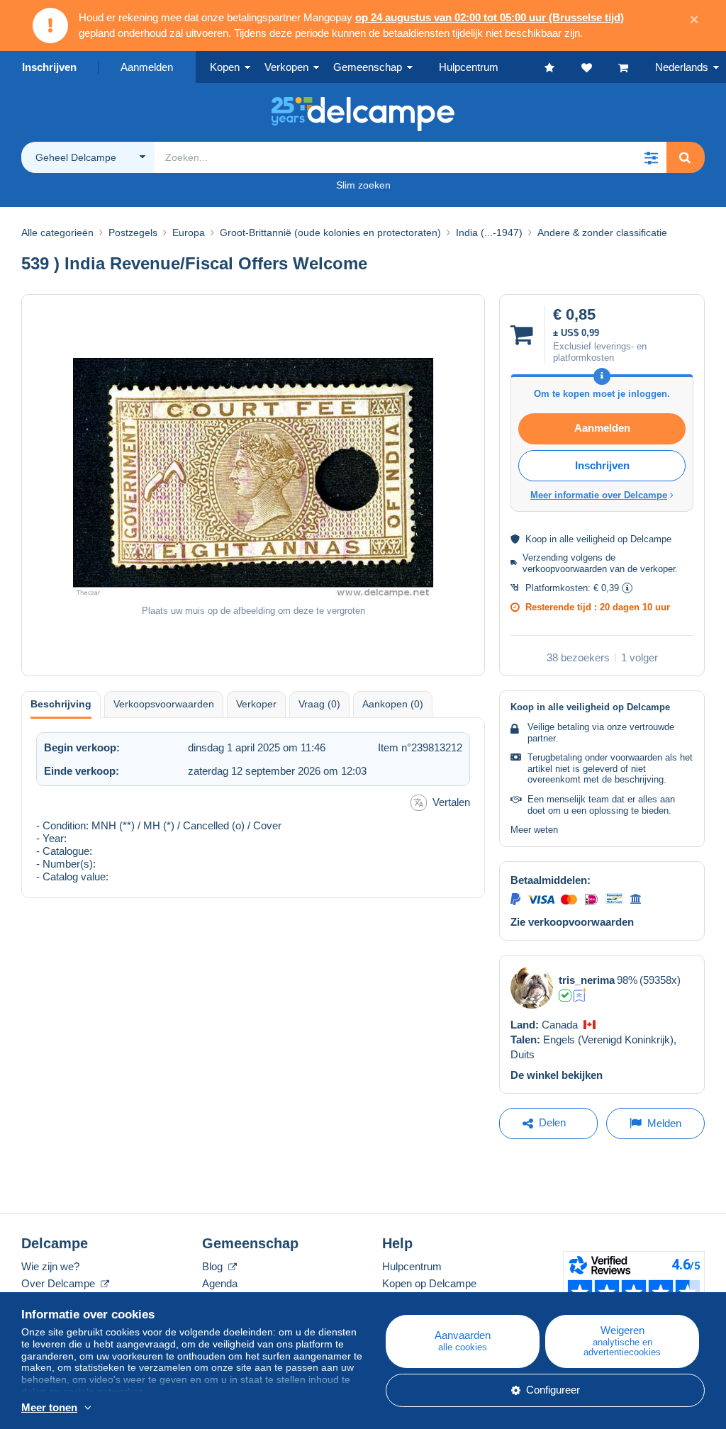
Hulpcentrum (412, 1266)
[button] (650, 157)
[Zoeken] (685, 157)
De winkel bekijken (556, 1075)
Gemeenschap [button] (367, 67)
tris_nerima (587, 980)
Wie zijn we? (50, 1266)
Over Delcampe (59, 1283)
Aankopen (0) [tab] (392, 704)
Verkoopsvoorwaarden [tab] (163, 704)
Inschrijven (49, 67)
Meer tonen (49, 1407)
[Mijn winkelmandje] (636, 67)
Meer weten (534, 829)
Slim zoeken (363, 185)
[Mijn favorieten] (562, 67)
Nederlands (681, 67)
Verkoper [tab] (256, 704)
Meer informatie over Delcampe (598, 495)
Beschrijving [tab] (60, 704)
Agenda (220, 1283)
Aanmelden (147, 67)
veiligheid (595, 539)
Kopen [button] (225, 67)
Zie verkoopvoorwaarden (572, 922)
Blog (213, 1266)
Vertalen (451, 802)
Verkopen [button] (286, 67)
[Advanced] (580, 995)
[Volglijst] (599, 67)
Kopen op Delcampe (429, 1283)
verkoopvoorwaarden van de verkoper (599, 569)
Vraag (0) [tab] (319, 704)
